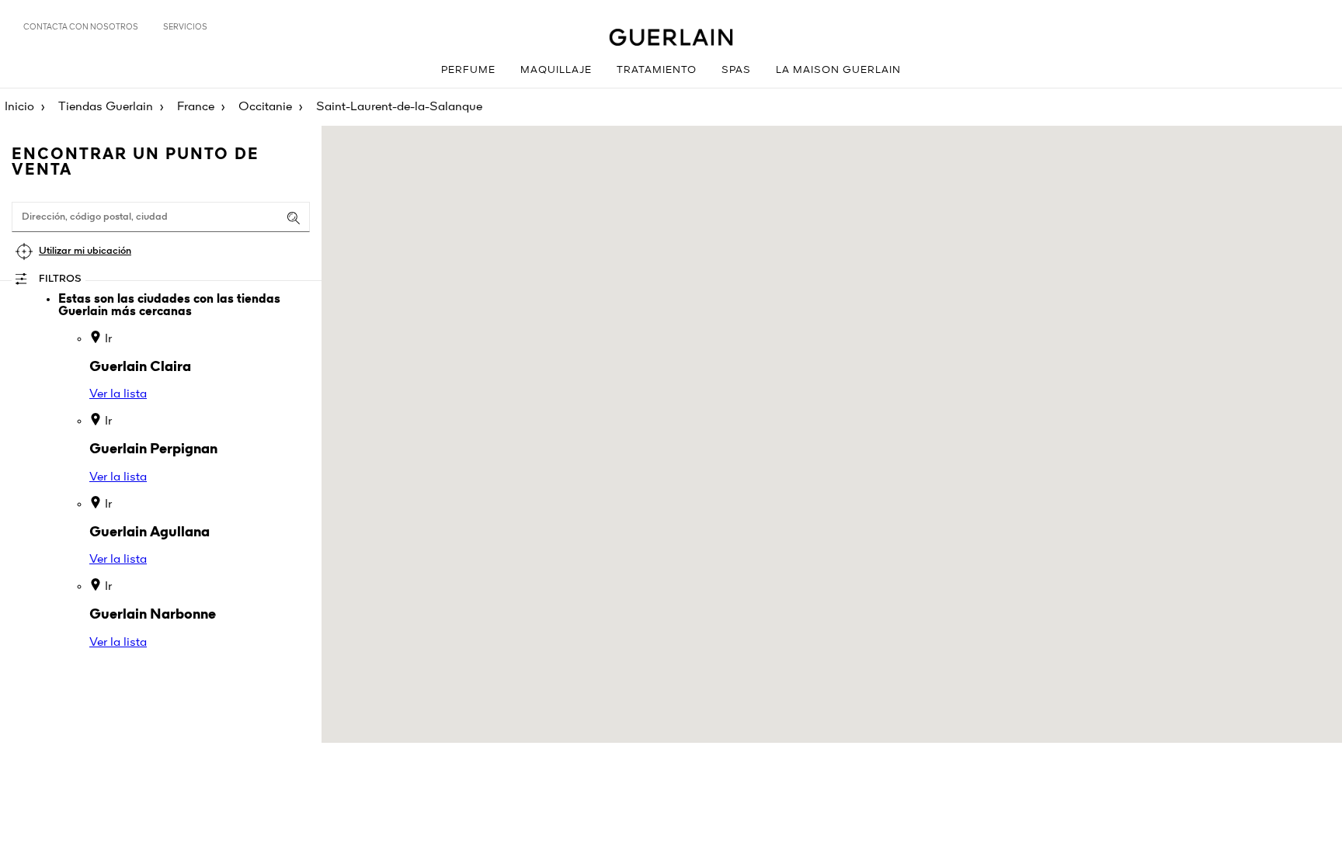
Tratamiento (657, 70)
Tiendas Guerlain (105, 107)
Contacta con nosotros (80, 27)
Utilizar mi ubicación (85, 251)
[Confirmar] (293, 218)
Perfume (468, 70)
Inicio (19, 107)
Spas (736, 70)
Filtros (60, 279)
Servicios (185, 27)
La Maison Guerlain (838, 70)
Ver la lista (118, 394)
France (195, 107)
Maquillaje (556, 70)
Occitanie (265, 107)
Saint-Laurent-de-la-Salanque (399, 107)
